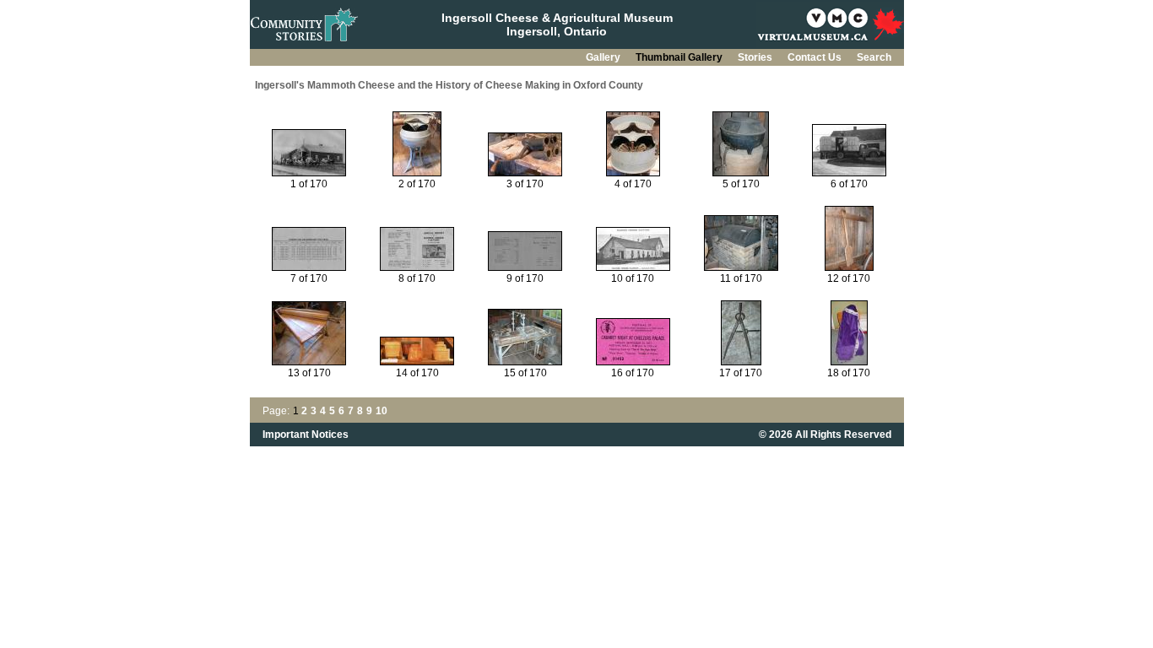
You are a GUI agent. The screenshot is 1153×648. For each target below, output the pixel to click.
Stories (756, 57)
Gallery (604, 57)
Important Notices (306, 434)
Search (874, 57)
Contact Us (816, 57)
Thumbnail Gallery (680, 57)
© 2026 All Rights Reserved (825, 434)
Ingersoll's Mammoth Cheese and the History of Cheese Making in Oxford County (449, 85)
